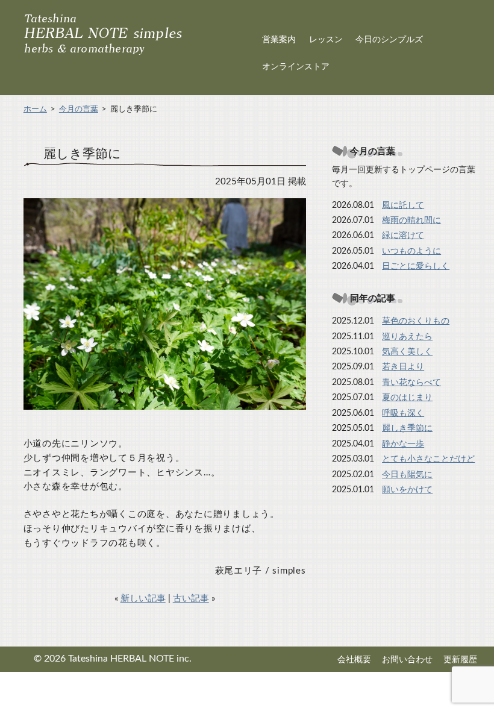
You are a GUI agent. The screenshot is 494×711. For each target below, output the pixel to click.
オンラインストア (296, 66)
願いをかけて (407, 490)
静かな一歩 (403, 444)
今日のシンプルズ (389, 39)
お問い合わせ (407, 659)
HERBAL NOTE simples (103, 34)
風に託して (403, 205)
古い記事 (191, 598)
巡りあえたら (407, 337)
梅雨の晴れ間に (411, 220)
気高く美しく (407, 352)
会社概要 (354, 659)
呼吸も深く (403, 413)
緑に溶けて (403, 235)
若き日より (403, 367)
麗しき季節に (407, 428)
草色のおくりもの (415, 321)
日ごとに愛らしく (415, 266)
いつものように (411, 251)
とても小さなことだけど (428, 459)
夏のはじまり (407, 397)
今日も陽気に (407, 475)
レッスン (326, 39)
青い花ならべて (411, 382)
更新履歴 (460, 659)
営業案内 (279, 39)
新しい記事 (143, 598)
